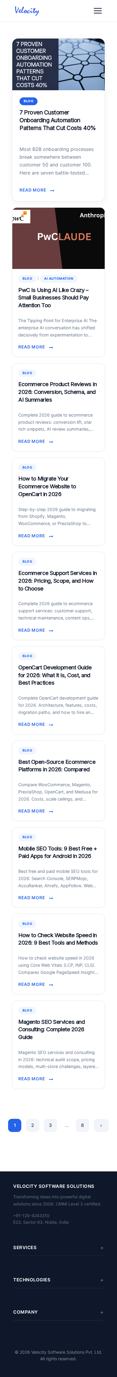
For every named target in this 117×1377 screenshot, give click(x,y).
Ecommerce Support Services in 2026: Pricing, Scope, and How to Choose (57, 581)
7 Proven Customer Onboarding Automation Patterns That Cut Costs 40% (58, 120)
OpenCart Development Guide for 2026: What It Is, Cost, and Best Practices (55, 675)
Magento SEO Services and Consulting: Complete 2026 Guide (51, 1029)
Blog (28, 101)
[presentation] (58, 64)
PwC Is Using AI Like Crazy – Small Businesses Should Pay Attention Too (53, 298)
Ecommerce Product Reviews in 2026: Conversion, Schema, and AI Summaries (57, 392)
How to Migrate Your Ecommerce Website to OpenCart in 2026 (47, 486)
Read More (35, 190)
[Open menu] (98, 11)
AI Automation (59, 278)
